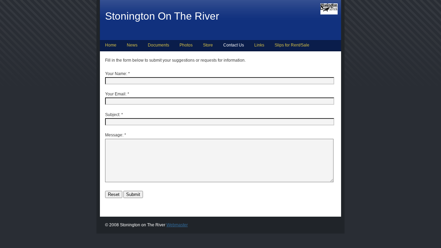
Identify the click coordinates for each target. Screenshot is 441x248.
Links (259, 45)
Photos (186, 45)
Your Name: (116, 73)
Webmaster (177, 225)
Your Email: (115, 94)
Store (208, 45)
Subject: (112, 114)
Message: (114, 135)
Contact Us (233, 45)
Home (110, 45)
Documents (158, 45)
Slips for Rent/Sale (292, 45)
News (132, 45)
